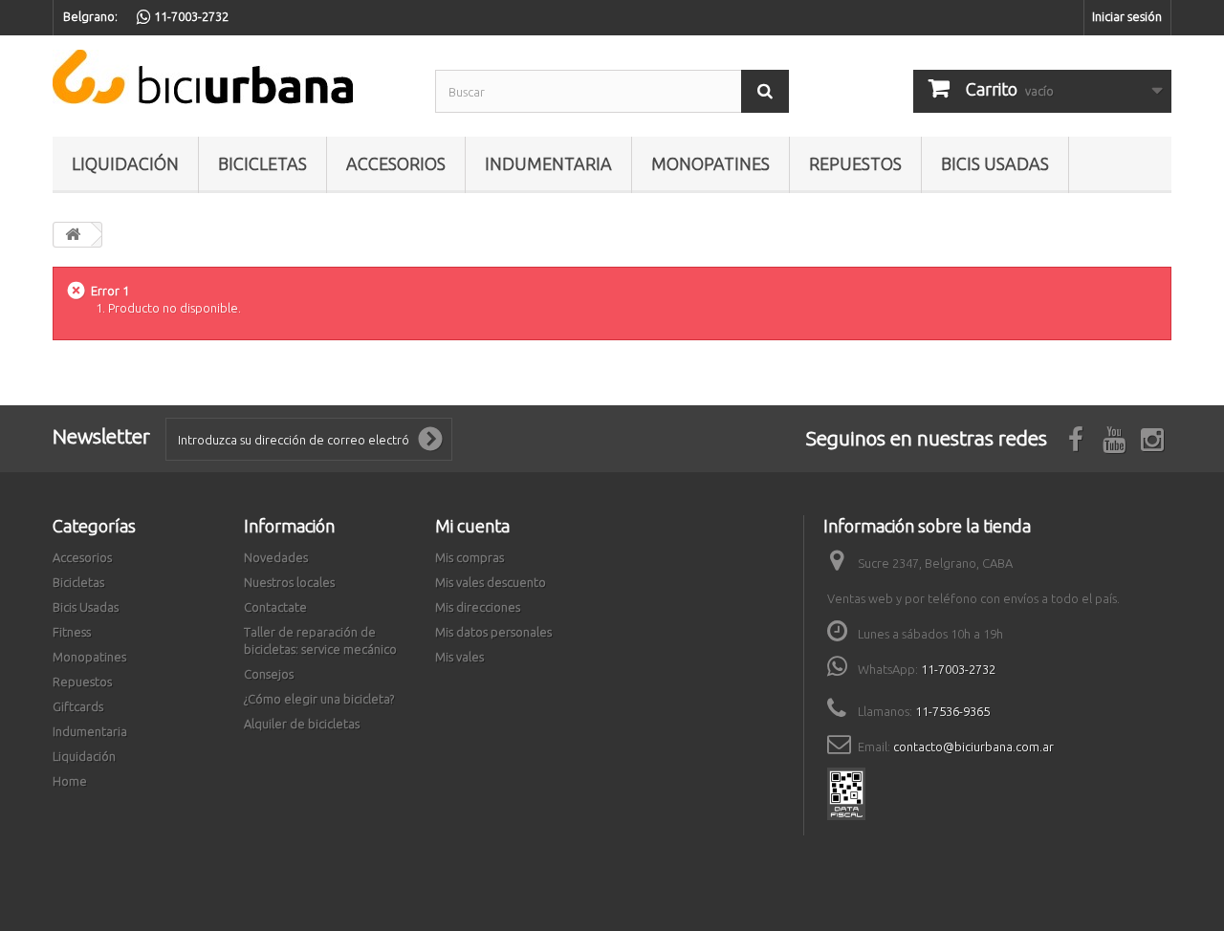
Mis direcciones (477, 607)
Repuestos (855, 163)
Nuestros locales (289, 582)
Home (70, 781)
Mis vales (459, 656)
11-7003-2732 (958, 669)
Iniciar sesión (1127, 16)
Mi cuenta (472, 525)
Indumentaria (548, 163)
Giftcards (78, 706)
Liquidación (125, 163)
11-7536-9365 (952, 711)
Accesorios (396, 163)
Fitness (72, 632)
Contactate (275, 607)
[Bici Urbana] (229, 77)
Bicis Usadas (995, 163)
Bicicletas (262, 163)
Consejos (269, 674)
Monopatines (710, 163)
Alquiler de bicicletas (302, 723)
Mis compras (469, 557)
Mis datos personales (493, 632)
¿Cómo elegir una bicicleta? (319, 698)
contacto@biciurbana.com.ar (973, 746)
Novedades (276, 557)
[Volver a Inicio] (73, 235)
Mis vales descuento (490, 582)
